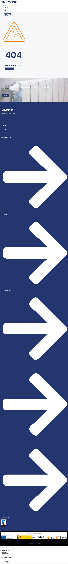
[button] (6, 548)
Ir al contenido (3, 546)
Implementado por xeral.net (34, 543)
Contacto (6, 15)
